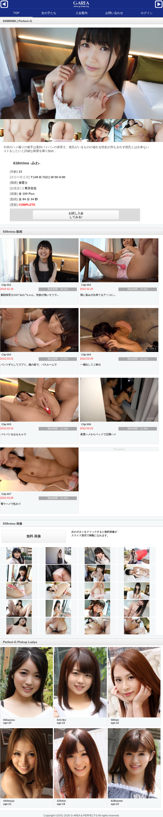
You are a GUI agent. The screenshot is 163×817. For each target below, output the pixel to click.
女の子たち (48, 13)
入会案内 (81, 13)
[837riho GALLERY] (159, 7)
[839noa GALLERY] (4, 7)
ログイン (147, 13)
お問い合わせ (114, 13)
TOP (16, 13)
